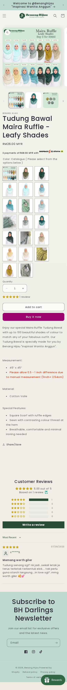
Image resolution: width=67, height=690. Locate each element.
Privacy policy (48, 672)
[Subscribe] (56, 643)
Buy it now (33, 317)
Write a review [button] (33, 525)
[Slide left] (4, 101)
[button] (4, 16)
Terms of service (35, 677)
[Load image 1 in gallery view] (16, 100)
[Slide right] (63, 101)
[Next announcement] (63, 5)
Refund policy (30, 672)
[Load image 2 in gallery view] (33, 100)
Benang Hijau (31, 667)
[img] (11, 547)
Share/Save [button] (14, 444)
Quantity (7, 281)
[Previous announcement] (4, 5)
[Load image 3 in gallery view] (50, 100)
